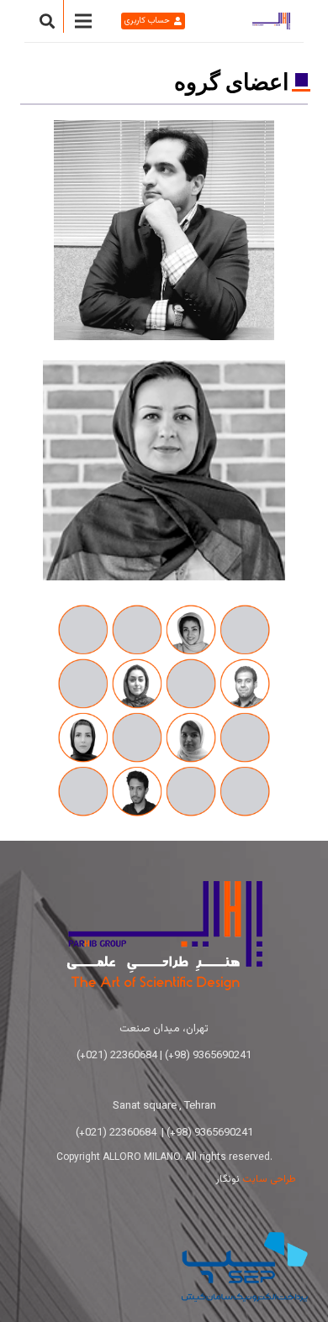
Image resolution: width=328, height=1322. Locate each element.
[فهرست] (83, 21)
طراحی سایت (269, 1179)
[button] (47, 21)
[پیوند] (271, 21)
